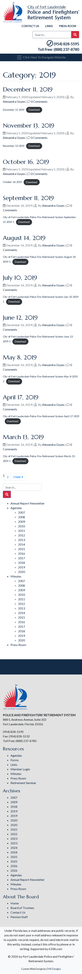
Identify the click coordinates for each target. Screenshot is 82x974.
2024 (13, 847)
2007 (21, 512)
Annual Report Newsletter (27, 503)
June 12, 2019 (20, 317)
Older (17, 477)
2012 (21, 535)
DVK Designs (54, 968)
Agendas (16, 508)
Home (14, 903)
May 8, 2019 (20, 357)
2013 (21, 540)
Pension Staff (19, 917)
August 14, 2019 (24, 238)
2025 (13, 857)
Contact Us (30, 26)
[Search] (7, 494)
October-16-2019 (12, 182)
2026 (13, 866)
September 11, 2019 (28, 198)
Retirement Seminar (23, 783)
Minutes (15, 576)
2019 (21, 567)
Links (49, 26)
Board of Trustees (22, 908)
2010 (21, 526)
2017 (21, 558)
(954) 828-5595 (66, 44)
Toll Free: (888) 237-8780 (58, 49)
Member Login (20, 769)
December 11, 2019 (28, 89)
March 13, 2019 (23, 437)
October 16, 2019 (26, 162)
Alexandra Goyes (14, 101)
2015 (21, 549)
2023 (13, 838)
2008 (21, 517)
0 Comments (39, 101)
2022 (13, 829)
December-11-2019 (13, 109)
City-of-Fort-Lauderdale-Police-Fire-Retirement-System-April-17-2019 (41, 416)
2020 (21, 572)
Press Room (67, 26)
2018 (21, 562)
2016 (21, 553)
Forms (14, 760)
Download (34, 109)
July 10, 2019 (20, 277)
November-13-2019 (13, 145)
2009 (21, 521)
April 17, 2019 (21, 397)
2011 (21, 530)
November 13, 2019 (28, 125)
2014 (21, 544)
